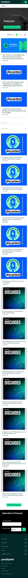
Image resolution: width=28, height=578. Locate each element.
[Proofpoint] (5, 2)
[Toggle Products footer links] (26, 539)
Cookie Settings (4, 570)
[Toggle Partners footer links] (26, 543)
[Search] (23, 2)
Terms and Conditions (6, 563)
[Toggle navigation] (26, 2)
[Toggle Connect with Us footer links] (26, 554)
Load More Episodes (13, 505)
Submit (24, 529)
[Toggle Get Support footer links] (26, 546)
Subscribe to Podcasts (11, 27)
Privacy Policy (4, 565)
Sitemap (3, 568)
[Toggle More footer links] (26, 550)
